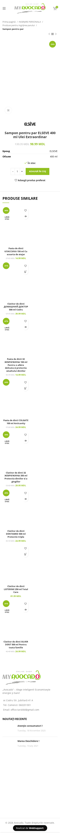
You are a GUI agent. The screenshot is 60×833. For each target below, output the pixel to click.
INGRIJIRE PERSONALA (30, 21)
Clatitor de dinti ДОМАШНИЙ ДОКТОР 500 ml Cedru (16, 306)
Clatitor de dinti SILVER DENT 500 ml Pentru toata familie (16, 644)
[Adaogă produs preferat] (25, 210)
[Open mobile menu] (4, 8)
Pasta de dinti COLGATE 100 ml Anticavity (15, 422)
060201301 (25, 705)
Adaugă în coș (37, 171)
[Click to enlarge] (8, 110)
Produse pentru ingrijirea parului (18, 25)
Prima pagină (9, 21)
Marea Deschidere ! (28, 741)
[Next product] (56, 34)
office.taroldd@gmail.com (25, 709)
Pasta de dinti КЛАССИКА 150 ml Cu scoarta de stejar (15, 251)
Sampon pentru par (13, 28)
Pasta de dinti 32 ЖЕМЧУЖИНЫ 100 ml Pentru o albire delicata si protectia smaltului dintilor (15, 365)
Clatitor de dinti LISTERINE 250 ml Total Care (16, 589)
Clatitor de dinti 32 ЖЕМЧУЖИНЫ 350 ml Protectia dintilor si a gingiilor (15, 477)
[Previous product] (49, 34)
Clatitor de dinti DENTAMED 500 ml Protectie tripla (16, 534)
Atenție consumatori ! (30, 725)
